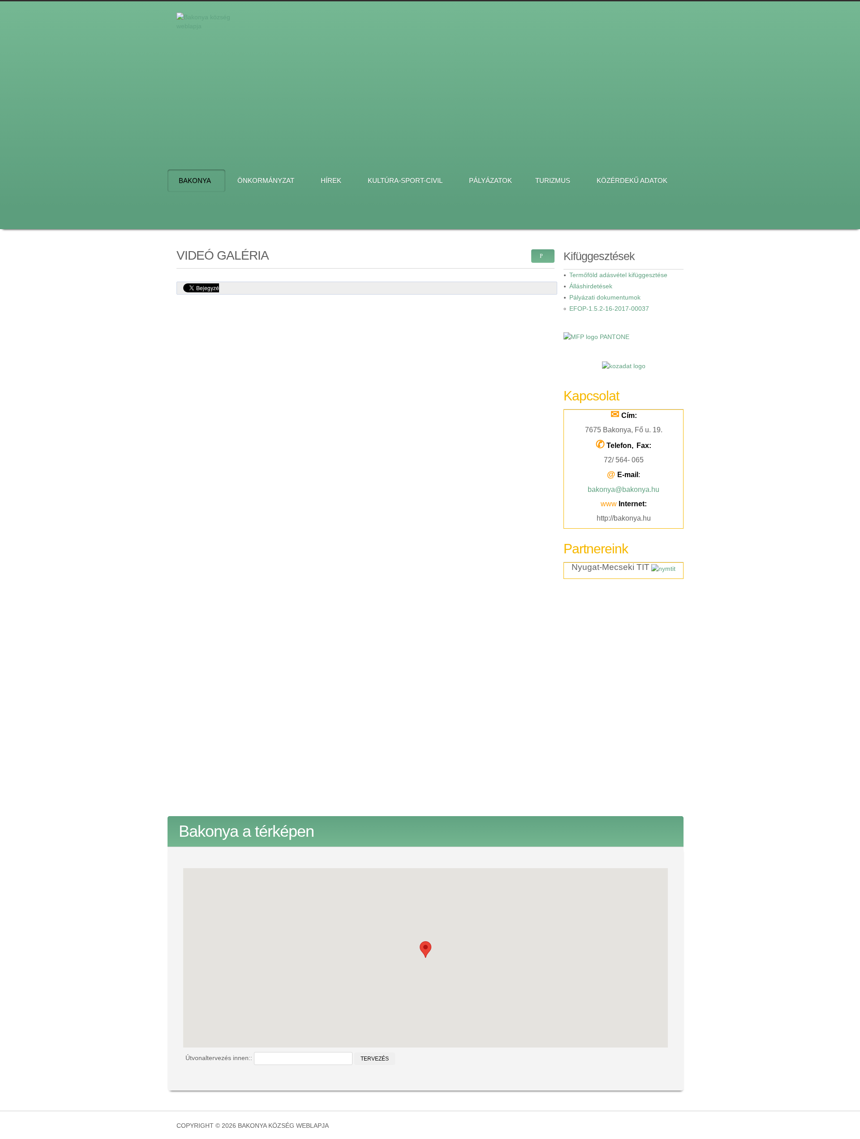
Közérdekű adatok (632, 180)
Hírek (331, 180)
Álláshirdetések (590, 286)
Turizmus (552, 180)
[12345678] (469, 80)
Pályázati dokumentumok (605, 297)
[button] (425, 949)
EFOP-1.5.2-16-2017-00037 (609, 308)
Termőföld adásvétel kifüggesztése (618, 274)
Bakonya (195, 180)
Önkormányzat (265, 180)
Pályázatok (490, 180)
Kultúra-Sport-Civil (405, 180)
